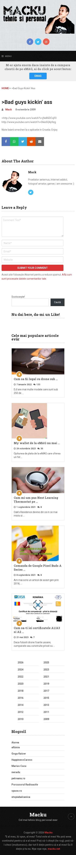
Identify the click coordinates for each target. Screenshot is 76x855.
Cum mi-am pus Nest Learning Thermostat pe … (36, 499)
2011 (46, 712)
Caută (57, 302)
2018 (20, 690)
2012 (20, 712)
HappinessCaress (21, 759)
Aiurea (15, 742)
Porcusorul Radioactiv (24, 784)
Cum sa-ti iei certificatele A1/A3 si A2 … (37, 630)
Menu (8, 56)
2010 (20, 719)
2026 (20, 662)
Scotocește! (18, 296)
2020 (20, 683)
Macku (38, 814)
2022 (20, 676)
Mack (8, 109)
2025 (46, 662)
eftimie (15, 747)
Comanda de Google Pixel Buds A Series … (38, 567)
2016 (20, 697)
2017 (46, 690)
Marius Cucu (18, 766)
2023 (46, 669)
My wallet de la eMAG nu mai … (37, 443)
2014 (20, 705)
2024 (20, 669)
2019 (46, 683)
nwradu (15, 772)
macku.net (54, 848)
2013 (46, 705)
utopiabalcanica (20, 797)
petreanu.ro (18, 778)
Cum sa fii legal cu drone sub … (36, 379)
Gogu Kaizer (18, 753)
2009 (46, 719)
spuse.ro (16, 790)
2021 (46, 676)
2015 (46, 697)
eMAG (38, 75)
